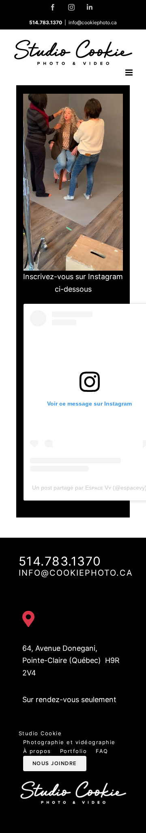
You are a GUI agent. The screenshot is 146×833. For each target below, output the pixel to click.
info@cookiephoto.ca (93, 22)
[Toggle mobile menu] (129, 72)
